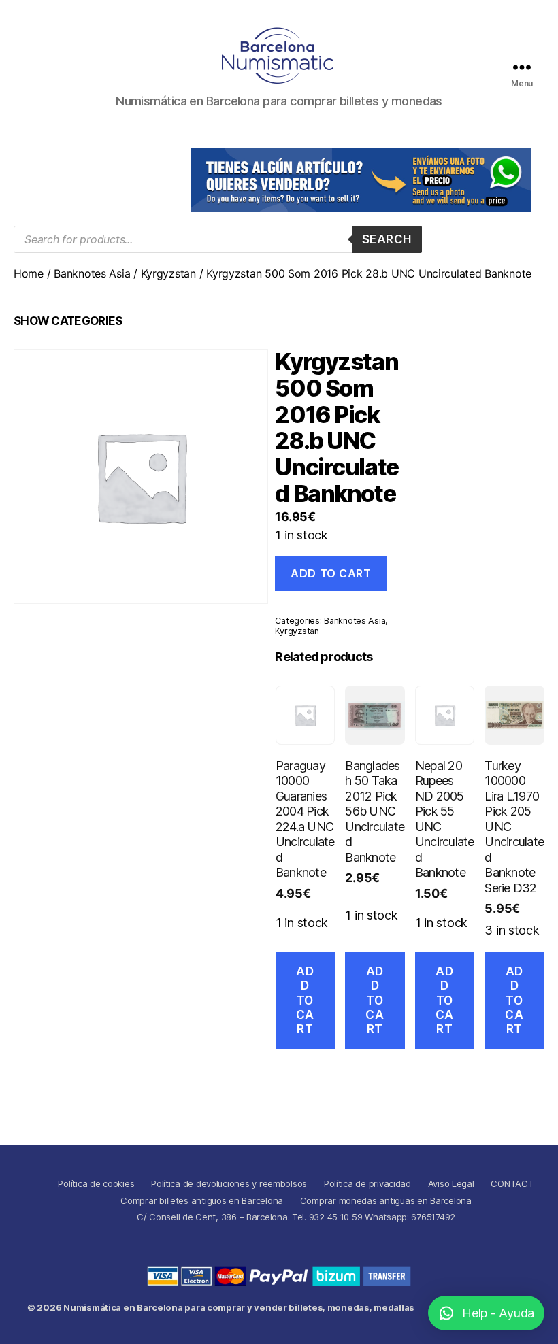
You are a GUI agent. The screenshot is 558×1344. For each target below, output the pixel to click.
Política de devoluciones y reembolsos (229, 1183)
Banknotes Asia (92, 273)
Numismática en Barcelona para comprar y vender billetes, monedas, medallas (238, 1307)
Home (29, 273)
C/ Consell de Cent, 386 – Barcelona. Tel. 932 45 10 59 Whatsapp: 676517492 (296, 1216)
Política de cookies (96, 1183)
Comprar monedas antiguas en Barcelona (386, 1200)
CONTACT (512, 1183)
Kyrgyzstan (168, 273)
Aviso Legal (451, 1183)
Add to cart (331, 573)
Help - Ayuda (498, 1313)
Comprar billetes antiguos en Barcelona (201, 1200)
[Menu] (521, 67)
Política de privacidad (367, 1183)
